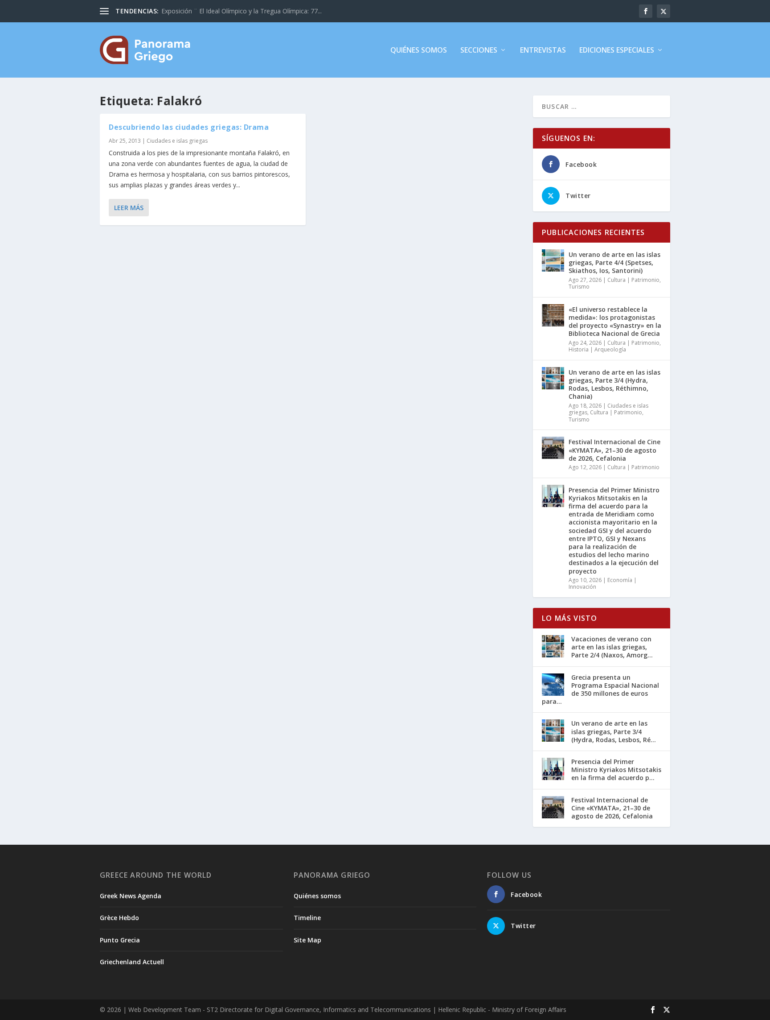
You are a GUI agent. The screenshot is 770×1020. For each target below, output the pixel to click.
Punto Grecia (120, 940)
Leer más (128, 207)
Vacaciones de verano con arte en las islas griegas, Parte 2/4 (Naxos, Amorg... (612, 647)
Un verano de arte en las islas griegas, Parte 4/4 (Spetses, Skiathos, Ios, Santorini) (614, 262)
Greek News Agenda (130, 896)
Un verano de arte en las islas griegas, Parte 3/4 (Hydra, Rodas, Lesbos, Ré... (613, 731)
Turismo (579, 286)
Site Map (307, 940)
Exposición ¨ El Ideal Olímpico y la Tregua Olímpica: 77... (241, 11)
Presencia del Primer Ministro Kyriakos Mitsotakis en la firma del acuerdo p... (616, 769)
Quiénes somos (418, 50)
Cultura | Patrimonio (633, 280)
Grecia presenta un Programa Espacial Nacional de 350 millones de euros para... (600, 689)
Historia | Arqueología (597, 349)
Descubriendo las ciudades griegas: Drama (189, 127)
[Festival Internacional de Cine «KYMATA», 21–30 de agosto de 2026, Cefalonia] (553, 448)
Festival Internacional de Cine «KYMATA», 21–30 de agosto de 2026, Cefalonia (614, 450)
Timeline (307, 917)
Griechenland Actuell (132, 962)
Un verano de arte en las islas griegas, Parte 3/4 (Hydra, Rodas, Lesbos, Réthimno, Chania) (614, 384)
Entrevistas (543, 50)
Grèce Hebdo (119, 917)
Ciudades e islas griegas (177, 141)
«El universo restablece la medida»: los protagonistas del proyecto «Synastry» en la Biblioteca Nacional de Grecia (615, 321)
